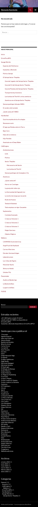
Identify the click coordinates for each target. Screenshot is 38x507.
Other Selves (5, 413)
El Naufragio (5, 367)
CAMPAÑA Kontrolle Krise (12, 242)
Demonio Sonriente (9, 10)
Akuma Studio (5, 340)
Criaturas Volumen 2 (11, 223)
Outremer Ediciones (7, 415)
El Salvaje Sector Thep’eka (11, 77)
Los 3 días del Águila (9, 261)
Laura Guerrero (6, 399)
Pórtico (7, 158)
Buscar (3, 304)
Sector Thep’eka (10, 161)
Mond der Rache (8, 265)
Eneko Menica (5, 371)
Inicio (3, 54)
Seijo (2, 438)
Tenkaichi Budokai (11, 203)
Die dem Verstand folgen (11, 253)
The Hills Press (6, 447)
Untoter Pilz (7, 272)
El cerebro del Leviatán (10, 108)
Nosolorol (4, 411)
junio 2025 (4, 464)
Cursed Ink (4, 348)
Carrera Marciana (9, 249)
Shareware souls (8, 123)
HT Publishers (5, 386)
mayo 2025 (4, 466)
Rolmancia (4, 430)
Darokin (3, 352)
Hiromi (3, 388)
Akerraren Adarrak (7, 338)
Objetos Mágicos (10, 234)
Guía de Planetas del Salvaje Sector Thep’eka (19, 89)
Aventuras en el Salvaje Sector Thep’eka (17, 100)
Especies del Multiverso (10, 66)
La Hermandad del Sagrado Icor (15, 192)
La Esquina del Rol (7, 396)
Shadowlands (5, 440)
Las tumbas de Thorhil (14, 169)
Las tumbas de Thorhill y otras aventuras (18, 96)
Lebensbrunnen (8, 257)
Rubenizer (4, 434)
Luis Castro (4, 401)
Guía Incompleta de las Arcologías (14, 119)
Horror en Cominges (11, 184)
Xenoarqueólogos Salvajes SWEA (13, 104)
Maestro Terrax (6, 405)
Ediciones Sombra (7, 365)
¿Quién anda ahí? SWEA (10, 112)
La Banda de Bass (8, 284)
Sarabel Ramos (6, 436)
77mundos (4, 334)
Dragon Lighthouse (7, 359)
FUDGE (3, 291)
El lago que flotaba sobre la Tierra (14, 127)
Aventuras (6, 177)
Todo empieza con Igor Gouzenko (15, 207)
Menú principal (35, 9)
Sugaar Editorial (6, 443)
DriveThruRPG (6, 58)
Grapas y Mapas (6, 378)
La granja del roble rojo (12, 188)
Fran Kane (4, 376)
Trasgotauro (5, 449)
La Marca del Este (6, 397)
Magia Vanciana (10, 230)
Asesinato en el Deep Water (12, 142)
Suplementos (7, 211)
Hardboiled (5, 115)
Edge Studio (5, 361)
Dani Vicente (5, 350)
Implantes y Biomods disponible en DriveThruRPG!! (18, 324)
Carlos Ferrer (5, 346)
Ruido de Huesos (10, 200)
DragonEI (4, 357)
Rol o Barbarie (5, 432)
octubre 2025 (5, 462)
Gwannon (4, 384)
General (3, 482)
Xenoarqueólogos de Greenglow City (17, 173)
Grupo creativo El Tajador (9, 380)
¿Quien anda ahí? (10, 180)
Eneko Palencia (6, 373)
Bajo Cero (6, 131)
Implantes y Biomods (10, 70)
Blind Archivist (6, 344)
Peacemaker (5, 276)
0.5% (6, 154)
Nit (2, 409)
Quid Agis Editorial (7, 422)
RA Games (4, 424)
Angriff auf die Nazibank (11, 245)
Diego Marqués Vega (8, 355)
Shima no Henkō (8, 268)
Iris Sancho (4, 392)
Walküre (4, 238)
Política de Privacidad (7, 504)
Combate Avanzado (11, 215)
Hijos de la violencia (9, 135)
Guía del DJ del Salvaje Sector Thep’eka (17, 85)
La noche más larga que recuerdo (15, 196)
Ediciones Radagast (7, 363)
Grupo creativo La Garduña (10, 382)
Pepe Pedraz (5, 417)
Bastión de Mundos (7, 342)
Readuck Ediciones (7, 428)
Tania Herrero (5, 445)
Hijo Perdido (7, 138)
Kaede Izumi (5, 394)
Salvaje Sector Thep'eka (10, 496)
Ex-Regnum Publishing (8, 375)
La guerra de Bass (8, 287)
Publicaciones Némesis (8, 420)
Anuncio (5, 484)
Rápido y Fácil (5, 426)
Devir (3, 354)
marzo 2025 (5, 468)
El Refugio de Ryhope (8, 369)
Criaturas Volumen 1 (11, 219)
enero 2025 (5, 471)
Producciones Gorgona (8, 419)
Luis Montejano (6, 403)
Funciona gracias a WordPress (22, 504)
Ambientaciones (8, 150)
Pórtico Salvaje (8, 73)
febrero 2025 (5, 469)
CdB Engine (5, 146)
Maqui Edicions (6, 407)
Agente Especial (6, 336)
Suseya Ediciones (6, 441)
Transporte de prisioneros (13, 93)
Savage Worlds (6, 62)
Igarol (3, 390)
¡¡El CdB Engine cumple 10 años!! (12, 318)
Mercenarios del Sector (14, 165)
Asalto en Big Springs (10, 280)
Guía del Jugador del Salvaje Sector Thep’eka (19, 81)
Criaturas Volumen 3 (11, 226)
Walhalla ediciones (7, 451)
